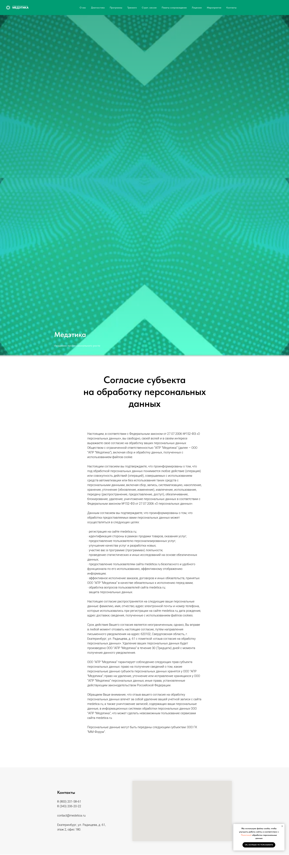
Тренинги (132, 7)
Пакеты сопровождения (174, 7)
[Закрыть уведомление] (282, 826)
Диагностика (98, 7)
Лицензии (197, 7)
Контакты (231, 7)
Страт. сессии (149, 7)
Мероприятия (214, 7)
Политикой (246, 835)
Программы (116, 7)
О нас (83, 7)
